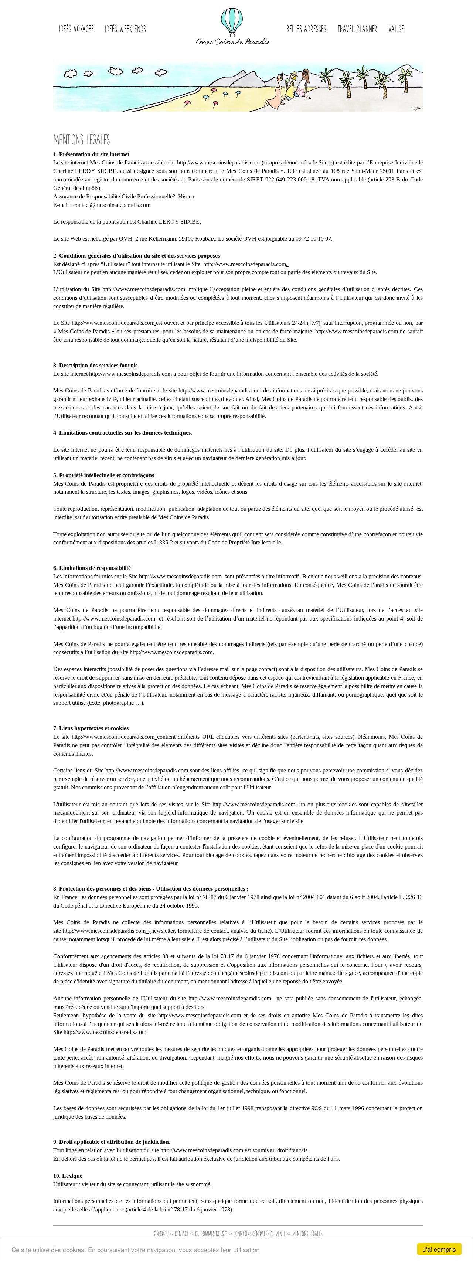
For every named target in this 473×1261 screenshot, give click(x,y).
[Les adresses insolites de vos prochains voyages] (232, 23)
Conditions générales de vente (260, 1233)
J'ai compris (439, 1249)
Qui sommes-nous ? (211, 1233)
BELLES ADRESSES (306, 28)
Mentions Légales (307, 1233)
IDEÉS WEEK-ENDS (125, 28)
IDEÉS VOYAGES (76, 28)
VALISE (396, 28)
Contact (181, 1233)
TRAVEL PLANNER (357, 28)
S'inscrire (160, 1233)
